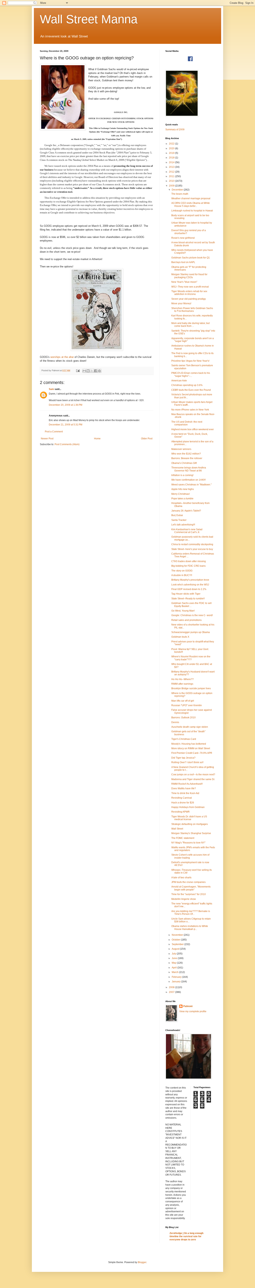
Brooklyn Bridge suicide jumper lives (191, 688)
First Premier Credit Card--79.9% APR (191, 753)
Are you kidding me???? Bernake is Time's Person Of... (190, 912)
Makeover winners (181, 449)
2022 (172, 143)
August (176, 948)
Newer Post (47, 438)
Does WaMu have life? (183, 788)
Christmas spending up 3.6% (187, 385)
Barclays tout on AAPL (183, 262)
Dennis (175, 722)
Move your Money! (181, 303)
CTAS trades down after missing (188, 561)
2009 (172, 185)
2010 (172, 181)
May (174, 962)
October (176, 939)
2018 (172, 157)
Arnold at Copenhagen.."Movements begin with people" (191, 888)
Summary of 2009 (174, 129)
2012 (172, 171)
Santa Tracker (178, 520)
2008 (172, 987)
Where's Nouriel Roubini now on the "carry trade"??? (190, 658)
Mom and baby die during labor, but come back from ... (190, 324)
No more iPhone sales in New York (190, 409)
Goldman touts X (180, 636)
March (175, 972)
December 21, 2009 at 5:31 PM (65, 424)
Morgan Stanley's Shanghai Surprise (191, 833)
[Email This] (84, 371)
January (176, 981)
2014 (172, 162)
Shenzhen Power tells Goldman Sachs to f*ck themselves (192, 309)
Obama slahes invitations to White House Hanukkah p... (189, 927)
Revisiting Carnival (181, 797)
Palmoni (187, 1006)
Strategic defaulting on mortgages (189, 824)
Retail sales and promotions (186, 620)
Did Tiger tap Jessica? (183, 757)
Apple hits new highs (182, 489)
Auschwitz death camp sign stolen (189, 726)
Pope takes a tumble (182, 498)
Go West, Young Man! (183, 610)
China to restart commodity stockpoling (192, 544)
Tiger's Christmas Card (183, 739)
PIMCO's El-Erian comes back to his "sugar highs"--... (190, 374)
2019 (172, 153)
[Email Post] (77, 370)
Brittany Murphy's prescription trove (190, 579)
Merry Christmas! (180, 494)
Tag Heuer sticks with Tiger (185, 593)
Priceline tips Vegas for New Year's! (190, 360)
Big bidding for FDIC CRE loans (188, 565)
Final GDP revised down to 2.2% (188, 589)
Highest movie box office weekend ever (192, 429)
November (178, 935)
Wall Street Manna (88, 19)
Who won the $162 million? (186, 453)
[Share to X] (92, 371)
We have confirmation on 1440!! (188, 479)
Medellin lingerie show (183, 899)
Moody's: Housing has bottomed (188, 743)
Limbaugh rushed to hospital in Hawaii (192, 210)
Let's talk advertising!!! (183, 524)
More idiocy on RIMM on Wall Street (190, 748)
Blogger (142, 1262)
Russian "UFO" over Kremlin (186, 705)
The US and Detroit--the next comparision (186, 423)
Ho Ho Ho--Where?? (182, 679)
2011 (172, 176)
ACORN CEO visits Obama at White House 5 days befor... (190, 204)
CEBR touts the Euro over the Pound (191, 390)
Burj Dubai (177, 515)
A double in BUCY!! (181, 575)
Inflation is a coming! (182, 475)
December (178, 189)
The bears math (179, 193)
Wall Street (177, 828)
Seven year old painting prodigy (188, 298)
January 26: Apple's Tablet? (186, 510)
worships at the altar (62, 356)
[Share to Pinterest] (99, 371)
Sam (51, 389)
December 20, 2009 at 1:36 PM (65, 404)
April (174, 967)
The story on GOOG (181, 570)
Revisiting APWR (180, 811)
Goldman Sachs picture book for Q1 (190, 257)
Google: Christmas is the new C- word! (192, 615)
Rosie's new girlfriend (183, 238)
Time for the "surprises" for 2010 (188, 894)
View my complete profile (192, 1011)
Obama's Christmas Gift (184, 463)
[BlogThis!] (88, 371)
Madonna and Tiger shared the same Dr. (193, 779)
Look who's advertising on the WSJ (190, 584)
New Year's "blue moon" (184, 282)
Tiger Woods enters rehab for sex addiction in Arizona (189, 292)
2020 (172, 148)
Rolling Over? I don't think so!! (187, 762)
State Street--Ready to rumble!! (188, 598)
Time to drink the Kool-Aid (185, 793)
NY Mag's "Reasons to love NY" (188, 842)
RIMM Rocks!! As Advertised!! (187, 783)
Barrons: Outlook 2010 (183, 717)
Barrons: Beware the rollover (186, 458)
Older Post (146, 438)
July (174, 953)
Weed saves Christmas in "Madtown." (191, 484)
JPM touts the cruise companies (188, 882)
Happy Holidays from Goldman (188, 807)
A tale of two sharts (181, 877)
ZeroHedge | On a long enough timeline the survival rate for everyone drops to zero (186, 1236)
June (175, 958)
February (177, 977)
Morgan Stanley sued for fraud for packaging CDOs (189, 276)
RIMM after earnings (182, 683)
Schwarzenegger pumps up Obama (190, 632)
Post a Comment (54, 431)
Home (97, 438)
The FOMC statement (182, 838)
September (178, 944)
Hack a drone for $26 (182, 802)
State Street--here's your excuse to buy (192, 549)
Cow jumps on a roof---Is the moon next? (193, 774)
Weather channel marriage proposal (190, 198)
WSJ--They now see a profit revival (190, 286)
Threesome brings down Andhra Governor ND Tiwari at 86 (188, 469)
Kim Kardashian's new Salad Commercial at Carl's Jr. (186, 531)
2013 (172, 167)
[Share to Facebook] (96, 371)
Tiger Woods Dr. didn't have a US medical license (189, 818)
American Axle (179, 380)
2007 (172, 992)
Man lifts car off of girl (182, 700)
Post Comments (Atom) (67, 444)
